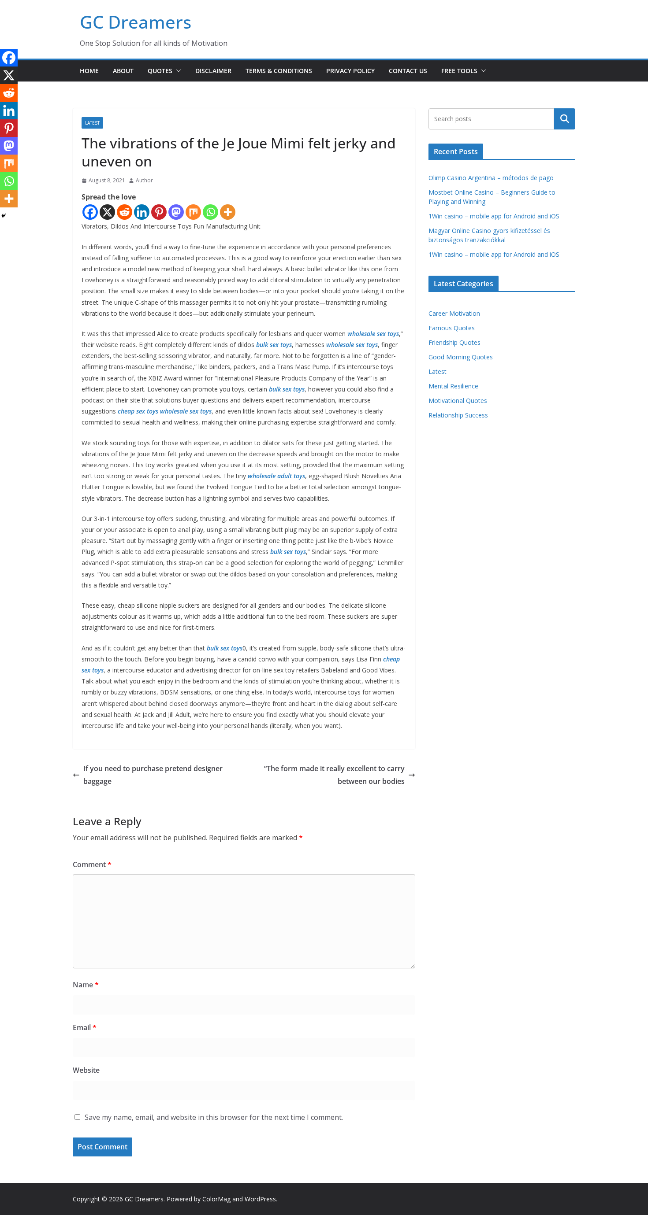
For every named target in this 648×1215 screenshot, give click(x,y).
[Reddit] (124, 212)
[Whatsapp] (210, 212)
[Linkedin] (141, 212)
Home (89, 70)
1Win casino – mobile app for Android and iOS (493, 216)
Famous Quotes (451, 328)
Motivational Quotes (457, 400)
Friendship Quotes (454, 342)
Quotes (160, 70)
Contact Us (408, 70)
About (123, 70)
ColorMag (216, 1199)
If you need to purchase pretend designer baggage (153, 775)
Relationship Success (458, 415)
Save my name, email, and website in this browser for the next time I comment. (214, 1117)
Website (86, 1070)
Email (85, 1027)
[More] (227, 212)
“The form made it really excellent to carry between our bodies (334, 775)
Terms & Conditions (279, 70)
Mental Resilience (453, 386)
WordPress (260, 1199)
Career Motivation (454, 313)
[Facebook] (90, 212)
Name (86, 985)
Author (144, 180)
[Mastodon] (176, 212)
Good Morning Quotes (460, 357)
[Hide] (3, 215)
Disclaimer (213, 70)
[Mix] (193, 212)
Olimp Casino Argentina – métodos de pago (491, 178)
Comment (92, 864)
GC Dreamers (135, 22)
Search (564, 119)
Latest (92, 123)
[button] (176, 71)
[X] (107, 212)
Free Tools (459, 70)
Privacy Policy (350, 70)
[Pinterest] (159, 212)
